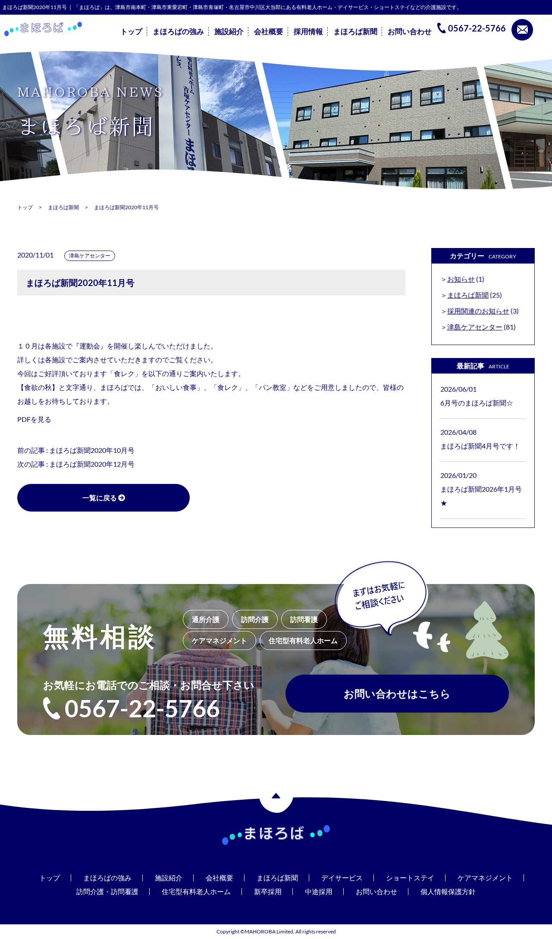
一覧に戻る (100, 497)
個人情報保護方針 (448, 891)
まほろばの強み (178, 31)
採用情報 (308, 31)
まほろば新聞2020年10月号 (92, 450)
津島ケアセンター (89, 255)
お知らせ (461, 279)
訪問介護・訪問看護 (107, 891)
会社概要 (268, 31)
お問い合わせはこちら (397, 693)
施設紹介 (229, 31)
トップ (131, 31)
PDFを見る (34, 419)
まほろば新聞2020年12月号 (92, 464)
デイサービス (342, 877)
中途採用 (318, 891)
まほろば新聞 (355, 31)
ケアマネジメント (485, 877)
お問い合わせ (410, 31)
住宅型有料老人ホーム (196, 891)
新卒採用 (268, 891)
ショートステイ (410, 877)
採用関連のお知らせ (478, 311)
